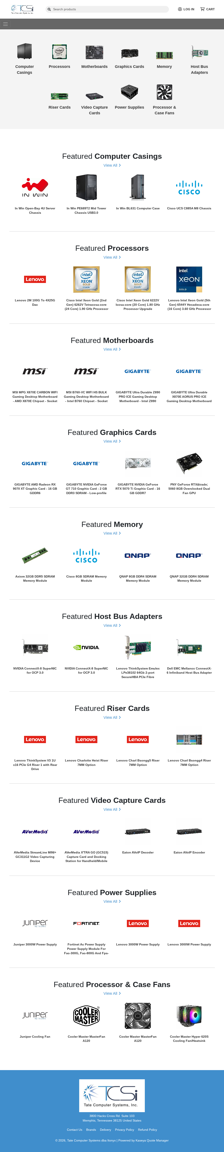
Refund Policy (147, 1129)
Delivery (105, 1129)
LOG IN (189, 9)
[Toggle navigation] (5, 24)
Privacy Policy (124, 1129)
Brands (91, 1129)
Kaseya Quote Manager (152, 1140)
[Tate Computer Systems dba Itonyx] (22, 9)
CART (210, 9)
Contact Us (74, 1129)
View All (110, 165)
